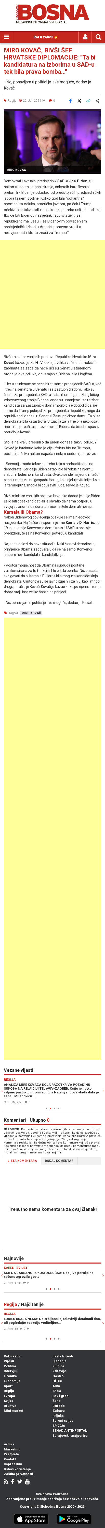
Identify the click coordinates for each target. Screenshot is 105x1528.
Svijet (8, 1401)
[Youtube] (27, 1482)
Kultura (58, 1366)
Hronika (10, 1376)
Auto (56, 1386)
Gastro (57, 1376)
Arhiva (9, 1444)
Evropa (9, 1396)
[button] (97, 113)
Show (56, 1391)
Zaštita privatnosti (18, 1474)
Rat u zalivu (13, 1356)
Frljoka (58, 1416)
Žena (56, 1401)
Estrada (58, 1406)
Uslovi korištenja (17, 1469)
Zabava (58, 1411)
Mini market (13, 1411)
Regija (9, 1391)
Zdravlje (59, 1371)
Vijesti (9, 1361)
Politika (10, 1366)
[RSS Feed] (6, 1482)
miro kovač (31, 613)
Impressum (13, 1464)
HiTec (57, 1381)
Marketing (12, 1449)
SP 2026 (58, 1426)
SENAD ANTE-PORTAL (69, 1430)
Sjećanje (59, 1361)
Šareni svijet (62, 1420)
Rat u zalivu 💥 (46, 37)
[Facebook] (12, 1482)
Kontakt (10, 1459)
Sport (8, 1386)
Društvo (10, 1406)
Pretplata (11, 1454)
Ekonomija (12, 1381)
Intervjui (10, 1371)
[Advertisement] (52, 294)
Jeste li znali (62, 1356)
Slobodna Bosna (53, 1506)
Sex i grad (60, 1396)
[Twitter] (19, 1482)
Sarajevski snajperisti (70, 1435)
